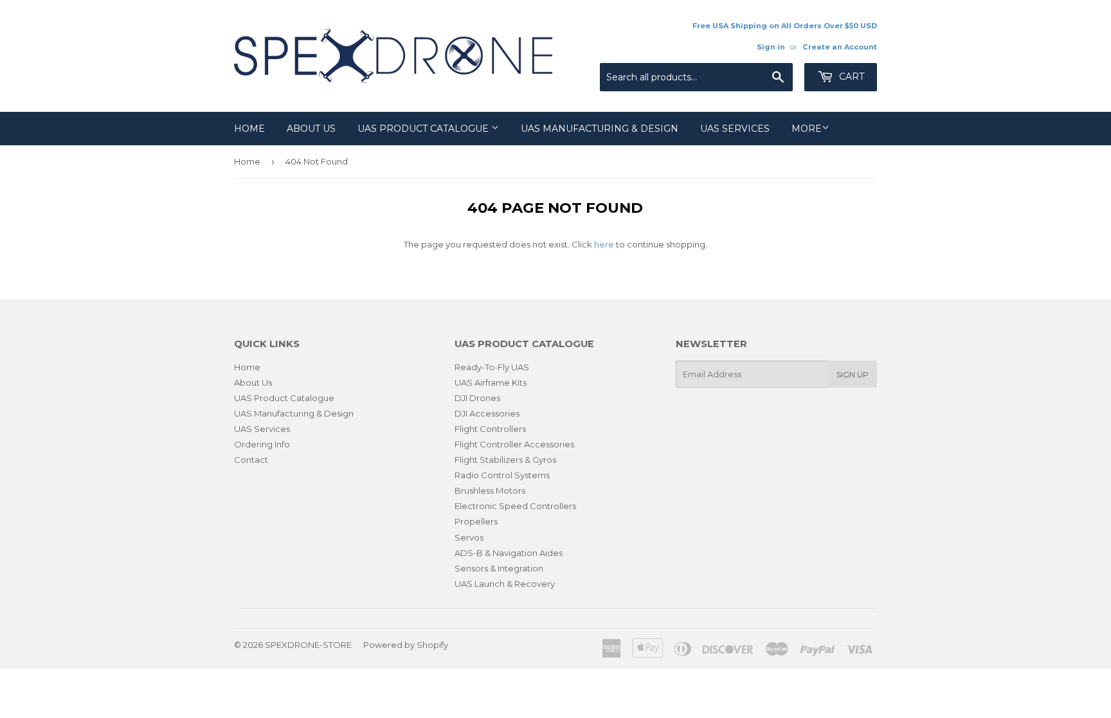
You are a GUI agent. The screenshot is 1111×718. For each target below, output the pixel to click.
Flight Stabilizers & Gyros (505, 459)
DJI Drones (477, 398)
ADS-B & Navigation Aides (509, 553)
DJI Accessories (487, 413)
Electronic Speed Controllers (515, 506)
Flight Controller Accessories (514, 444)
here (604, 244)
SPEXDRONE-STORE (308, 645)
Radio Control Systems (502, 475)
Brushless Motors (490, 490)
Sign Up (852, 374)
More (806, 128)
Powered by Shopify (405, 645)
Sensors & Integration (499, 568)
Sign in (771, 46)
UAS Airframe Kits (491, 382)
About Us (311, 128)
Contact (251, 459)
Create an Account (839, 46)
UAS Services (735, 128)
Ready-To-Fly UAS (492, 367)
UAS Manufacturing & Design (599, 128)
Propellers (476, 521)
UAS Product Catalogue (424, 128)
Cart (850, 76)
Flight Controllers (490, 429)
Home (249, 128)
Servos (469, 537)
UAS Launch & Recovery (505, 584)
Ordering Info (262, 444)
